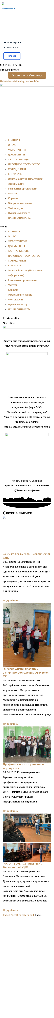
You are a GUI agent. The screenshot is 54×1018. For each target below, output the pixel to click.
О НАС (12, 144)
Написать (12, 56)
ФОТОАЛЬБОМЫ (18, 159)
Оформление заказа (20, 203)
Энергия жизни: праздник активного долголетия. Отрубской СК (26, 672)
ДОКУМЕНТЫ (16, 154)
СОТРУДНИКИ (17, 169)
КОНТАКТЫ (15, 174)
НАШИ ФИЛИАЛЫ (19, 217)
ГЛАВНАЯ (14, 140)
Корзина (13, 198)
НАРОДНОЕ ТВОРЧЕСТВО (24, 164)
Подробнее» (10, 600)
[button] (27, 226)
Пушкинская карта (19, 213)
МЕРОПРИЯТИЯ (17, 149)
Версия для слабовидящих (27, 75)
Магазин (13, 193)
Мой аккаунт (15, 208)
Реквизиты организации (22, 188)
